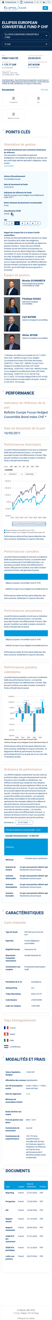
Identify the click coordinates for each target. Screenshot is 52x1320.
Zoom (6, 466)
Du (5, 474)
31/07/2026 (23, 822)
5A (28, 466)
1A (20, 466)
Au (22, 474)
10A (32, 466)
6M (15, 466)
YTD (37, 466)
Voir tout (44, 89)
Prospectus (10, 1201)
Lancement (9, 469)
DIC (7, 1210)
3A (24, 466)
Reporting (10, 1192)
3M (11, 466)
